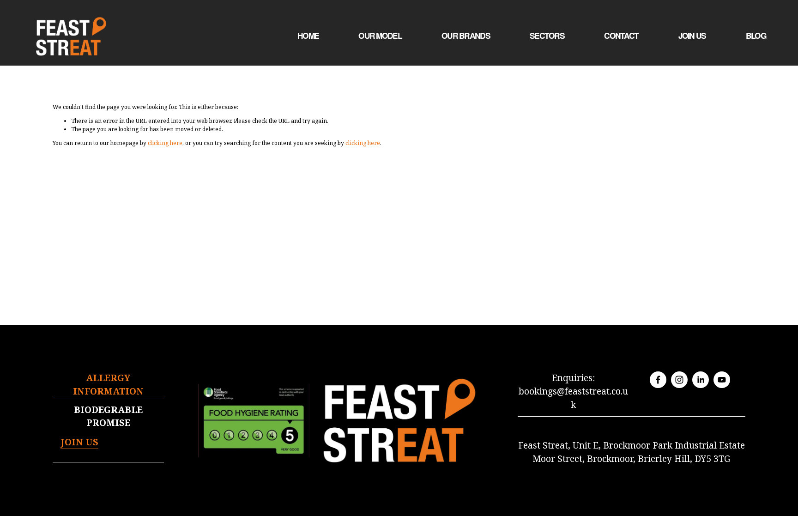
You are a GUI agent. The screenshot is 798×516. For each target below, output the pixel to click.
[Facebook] (658, 379)
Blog (756, 35)
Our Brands (465, 35)
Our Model (379, 35)
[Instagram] (679, 379)
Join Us (692, 35)
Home (308, 35)
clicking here (165, 143)
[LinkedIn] (700, 379)
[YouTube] (721, 379)
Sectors (547, 35)
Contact (621, 35)
